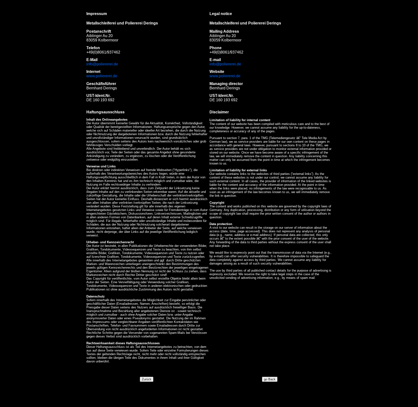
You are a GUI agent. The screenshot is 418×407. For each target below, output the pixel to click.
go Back (270, 379)
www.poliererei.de (101, 76)
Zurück (146, 379)
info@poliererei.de (102, 64)
